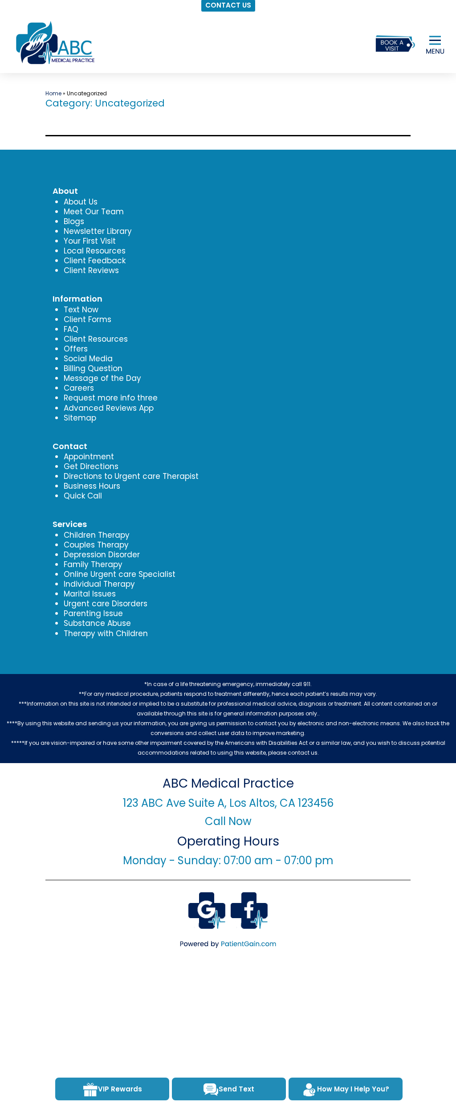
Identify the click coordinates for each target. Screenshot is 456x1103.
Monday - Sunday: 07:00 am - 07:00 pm (228, 860)
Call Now (228, 821)
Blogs (74, 221)
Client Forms (87, 319)
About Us (81, 201)
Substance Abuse (97, 623)
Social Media (88, 358)
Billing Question (93, 368)
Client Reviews (91, 270)
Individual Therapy (99, 584)
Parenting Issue (93, 613)
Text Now (81, 309)
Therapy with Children (106, 633)
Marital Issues (90, 593)
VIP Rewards (120, 1089)
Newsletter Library (98, 231)
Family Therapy (93, 564)
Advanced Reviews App (109, 408)
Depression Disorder (102, 554)
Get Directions (91, 466)
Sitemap (80, 418)
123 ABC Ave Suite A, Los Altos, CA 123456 (228, 803)
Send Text (236, 1089)
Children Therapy (97, 535)
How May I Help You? (353, 1089)
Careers (79, 388)
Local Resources (95, 250)
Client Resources (96, 339)
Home (53, 93)
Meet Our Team (94, 211)
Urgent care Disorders (105, 603)
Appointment (89, 456)
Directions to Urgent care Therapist (131, 476)
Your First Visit (90, 241)
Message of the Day (102, 378)
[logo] (54, 42)
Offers (76, 348)
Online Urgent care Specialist (119, 574)
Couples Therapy (96, 544)
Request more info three (111, 397)
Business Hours (92, 486)
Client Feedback (95, 260)
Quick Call (83, 495)
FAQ (71, 329)
